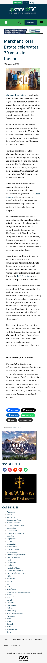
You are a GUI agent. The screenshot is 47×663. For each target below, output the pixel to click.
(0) (32, 2)
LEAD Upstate (24, 276)
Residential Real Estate (15, 613)
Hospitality (11, 578)
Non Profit (10, 597)
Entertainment (12, 546)
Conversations (12, 530)
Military (10, 594)
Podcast (9, 608)
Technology (11, 624)
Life (8, 586)
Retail (9, 618)
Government (11, 562)
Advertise (38, 639)
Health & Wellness (13, 568)
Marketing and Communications (18, 592)
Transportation (12, 629)
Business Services (13, 522)
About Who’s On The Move (22, 639)
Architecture (11, 517)
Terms (6, 645)
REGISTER (17, 3)
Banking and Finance (14, 520)
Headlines (10, 565)
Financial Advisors (13, 557)
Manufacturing (12, 589)
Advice (9, 514)
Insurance (10, 581)
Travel (9, 632)
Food (9, 560)
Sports (9, 621)
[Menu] (5, 22)
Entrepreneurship (13, 549)
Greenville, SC (16, 427)
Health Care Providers (15, 570)
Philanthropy (11, 605)
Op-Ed (9, 600)
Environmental (12, 552)
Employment (11, 538)
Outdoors (10, 602)
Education (10, 536)
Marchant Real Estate (16, 94)
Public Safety (11, 610)
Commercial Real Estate (15, 525)
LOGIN (26, 3)
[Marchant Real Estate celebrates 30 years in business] (24, 79)
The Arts (10, 626)
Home (6, 639)
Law (8, 584)
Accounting (11, 512)
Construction (11, 528)
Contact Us (16, 645)
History (9, 576)
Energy (9, 541)
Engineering (11, 544)
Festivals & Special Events (16, 554)
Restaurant (10, 616)
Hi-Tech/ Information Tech (16, 573)
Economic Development (15, 533)
